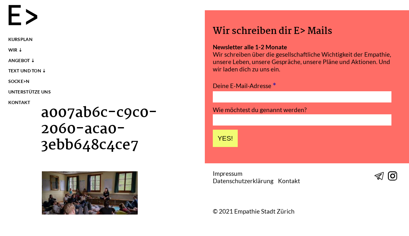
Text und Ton (24, 71)
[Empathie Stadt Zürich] (25, 16)
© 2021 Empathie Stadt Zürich (254, 211)
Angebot (19, 60)
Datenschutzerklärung (243, 181)
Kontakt (19, 102)
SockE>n (19, 81)
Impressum (228, 173)
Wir (13, 50)
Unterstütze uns (29, 92)
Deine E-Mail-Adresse (244, 85)
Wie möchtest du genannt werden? (260, 110)
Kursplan (20, 39)
